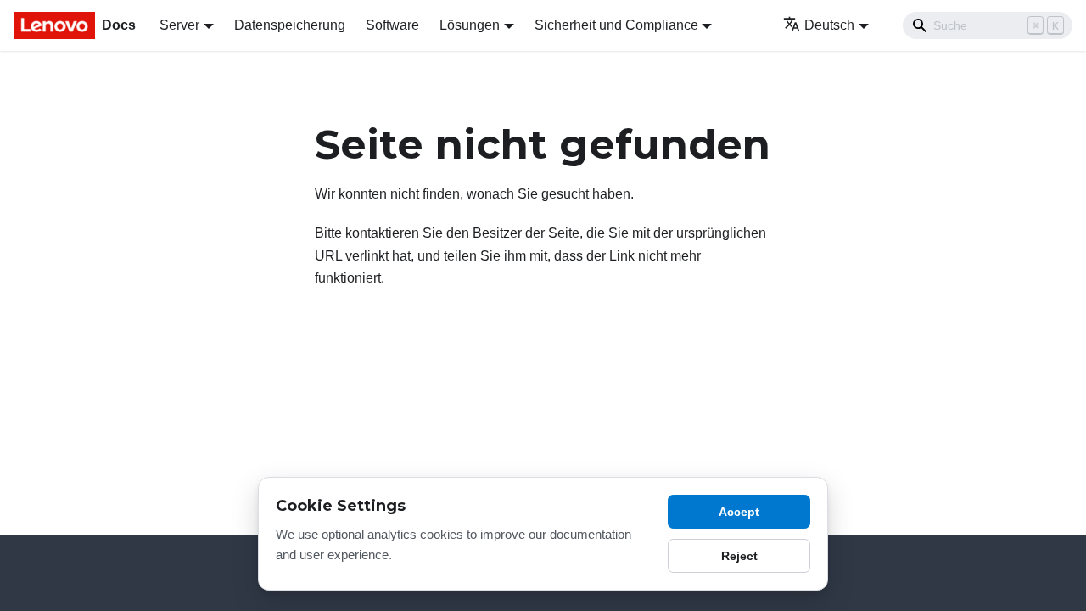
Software (392, 25)
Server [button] (179, 25)
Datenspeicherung (289, 25)
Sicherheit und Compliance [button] (616, 25)
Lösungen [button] (469, 25)
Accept (739, 512)
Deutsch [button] (829, 25)
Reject (739, 556)
